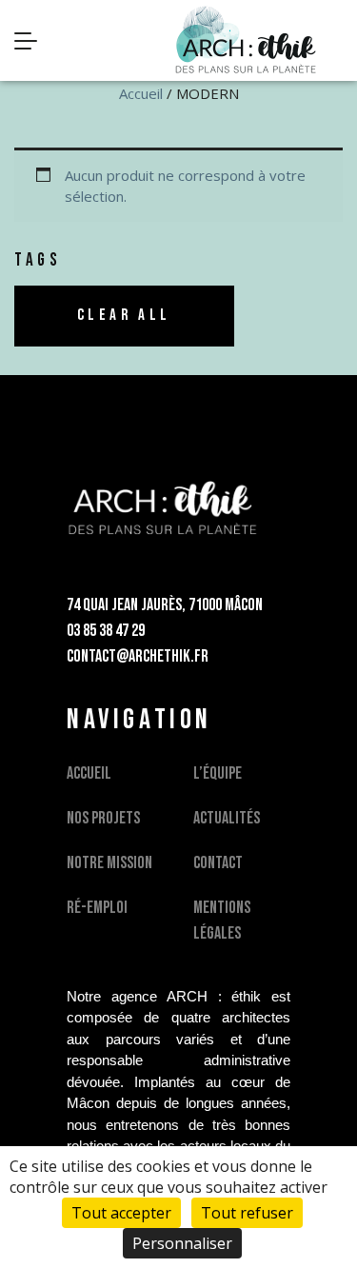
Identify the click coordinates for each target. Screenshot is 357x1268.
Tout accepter (121, 1212)
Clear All (124, 315)
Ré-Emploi (97, 908)
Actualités (226, 818)
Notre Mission (109, 863)
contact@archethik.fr (137, 656)
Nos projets (103, 818)
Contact (218, 863)
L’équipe (217, 773)
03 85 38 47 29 (106, 631)
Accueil (141, 93)
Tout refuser (247, 1212)
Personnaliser (182, 1243)
